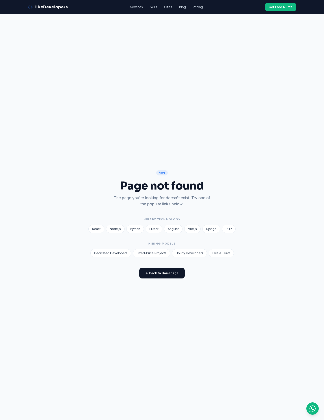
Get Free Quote (280, 7)
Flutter (153, 229)
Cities (168, 7)
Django (211, 229)
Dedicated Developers (110, 253)
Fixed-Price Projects (151, 253)
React (96, 229)
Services (136, 7)
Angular (173, 229)
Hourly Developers (189, 253)
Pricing (198, 7)
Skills (153, 7)
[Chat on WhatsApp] (312, 408)
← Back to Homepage (162, 273)
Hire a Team (221, 253)
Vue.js (192, 229)
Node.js (115, 229)
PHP (229, 229)
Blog (182, 7)
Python (135, 229)
